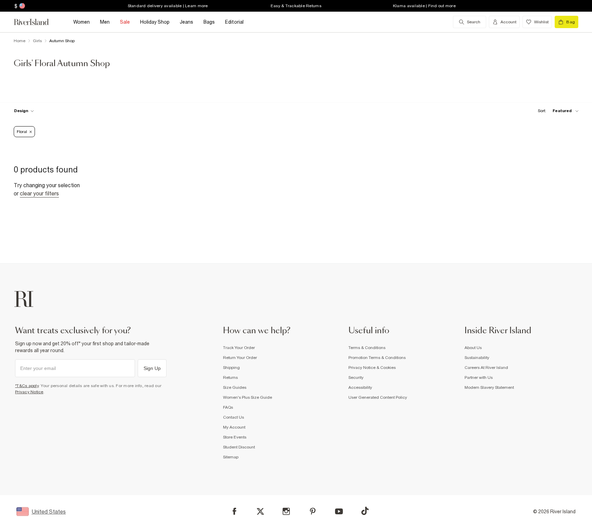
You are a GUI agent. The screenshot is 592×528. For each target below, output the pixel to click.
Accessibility (360, 387)
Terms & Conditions (366, 347)
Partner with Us (479, 377)
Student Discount (239, 447)
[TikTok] (365, 511)
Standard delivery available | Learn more (168, 5)
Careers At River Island (486, 367)
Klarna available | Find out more (424, 5)
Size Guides (234, 387)
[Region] (21, 6)
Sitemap (230, 457)
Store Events (234, 437)
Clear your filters (39, 193)
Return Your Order (240, 357)
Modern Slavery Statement (489, 387)
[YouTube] (339, 511)
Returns (230, 377)
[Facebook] (234, 511)
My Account (234, 427)
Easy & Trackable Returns (296, 5)
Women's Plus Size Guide (247, 397)
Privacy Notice (29, 391)
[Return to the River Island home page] (36, 22)
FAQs (228, 407)
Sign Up (152, 368)
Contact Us (233, 417)
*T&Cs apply (27, 385)
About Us (473, 347)
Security (355, 377)
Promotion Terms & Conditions (377, 357)
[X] (260, 511)
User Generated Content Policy (377, 397)
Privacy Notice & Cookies (372, 367)
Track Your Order (239, 347)
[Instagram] (286, 511)
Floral (22, 131)
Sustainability (477, 357)
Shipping (231, 367)
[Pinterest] (312, 511)
